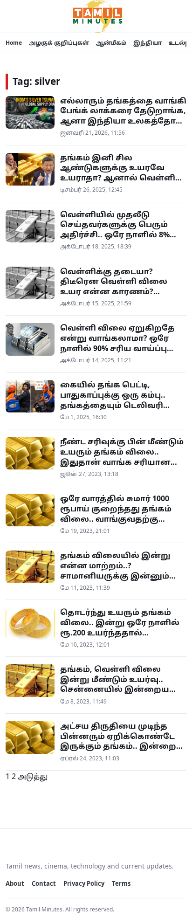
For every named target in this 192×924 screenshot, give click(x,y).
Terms (121, 883)
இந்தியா (147, 43)
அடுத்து (33, 776)
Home (14, 43)
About (15, 883)
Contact (44, 883)
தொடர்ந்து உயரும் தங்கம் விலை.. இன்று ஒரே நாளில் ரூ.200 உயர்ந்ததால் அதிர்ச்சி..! (119, 627)
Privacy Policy (83, 883)
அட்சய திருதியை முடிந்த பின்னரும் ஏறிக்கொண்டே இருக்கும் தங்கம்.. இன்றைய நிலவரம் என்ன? (122, 741)
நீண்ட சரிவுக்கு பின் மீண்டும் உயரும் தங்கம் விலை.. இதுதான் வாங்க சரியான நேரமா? (122, 456)
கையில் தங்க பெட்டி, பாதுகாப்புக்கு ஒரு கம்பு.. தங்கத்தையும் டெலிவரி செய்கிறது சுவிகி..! (112, 399)
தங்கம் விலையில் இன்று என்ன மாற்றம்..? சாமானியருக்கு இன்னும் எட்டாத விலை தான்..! (115, 570)
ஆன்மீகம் (111, 43)
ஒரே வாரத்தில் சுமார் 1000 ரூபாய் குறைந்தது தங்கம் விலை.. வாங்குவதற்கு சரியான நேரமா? (115, 513)
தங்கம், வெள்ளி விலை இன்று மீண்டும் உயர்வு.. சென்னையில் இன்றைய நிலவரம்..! (114, 684)
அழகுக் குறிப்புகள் (59, 43)
